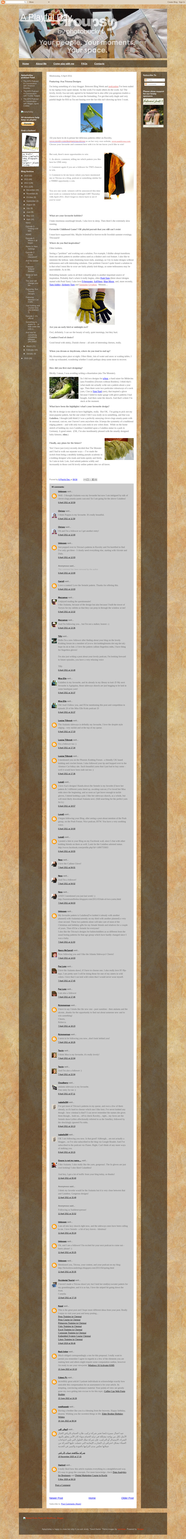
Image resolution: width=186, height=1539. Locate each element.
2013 (26, 179)
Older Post (127, 1498)
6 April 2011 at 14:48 (66, 670)
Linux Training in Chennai (70, 1339)
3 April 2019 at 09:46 (66, 1343)
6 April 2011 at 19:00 (66, 829)
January (30, 354)
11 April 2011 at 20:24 (67, 1233)
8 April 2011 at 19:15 (66, 1152)
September (31, 201)
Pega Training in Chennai (70, 1316)
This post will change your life (32, 283)
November (31, 194)
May (28, 216)
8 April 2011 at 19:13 (66, 1126)
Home (25, 63)
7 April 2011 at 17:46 (66, 997)
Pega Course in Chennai (69, 1319)
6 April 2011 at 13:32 (66, 612)
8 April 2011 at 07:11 (66, 1094)
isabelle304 (63, 1102)
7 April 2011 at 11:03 (66, 942)
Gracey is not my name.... (69, 1160)
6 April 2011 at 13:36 (66, 628)
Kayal (60, 1306)
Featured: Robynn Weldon (30, 269)
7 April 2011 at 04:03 (66, 903)
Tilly (60, 636)
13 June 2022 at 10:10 (67, 1369)
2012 (26, 183)
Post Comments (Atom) (71, 1504)
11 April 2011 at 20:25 (67, 1252)
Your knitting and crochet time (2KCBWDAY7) (33, 309)
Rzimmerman (64, 1005)
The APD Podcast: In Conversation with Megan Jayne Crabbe (31, 102)
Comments (151, 84)
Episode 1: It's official (32, 317)
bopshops (122, 1529)
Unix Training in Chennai (70, 1326)
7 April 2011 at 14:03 (66, 958)
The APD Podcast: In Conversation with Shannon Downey (31, 84)
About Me (41, 63)
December (31, 190)
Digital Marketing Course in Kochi (91, 1475)
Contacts (99, 63)
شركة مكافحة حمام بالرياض (71, 1453)
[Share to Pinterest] (95, 479)
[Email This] (84, 479)
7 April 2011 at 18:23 (66, 1026)
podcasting (113, 86)
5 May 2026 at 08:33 (66, 1479)
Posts (149, 80)
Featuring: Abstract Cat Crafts (32, 299)
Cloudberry (63, 1083)
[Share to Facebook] (93, 479)
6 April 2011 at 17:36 (66, 774)
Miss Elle (62, 678)
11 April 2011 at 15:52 (67, 1214)
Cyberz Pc (62, 1377)
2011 (26, 187)
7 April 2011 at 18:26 (66, 1042)
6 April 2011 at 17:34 (66, 748)
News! (28, 223)
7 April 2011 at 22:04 (66, 1058)
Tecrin (61, 1050)
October (30, 197)
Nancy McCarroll (65, 950)
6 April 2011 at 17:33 (66, 732)
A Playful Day (46, 17)
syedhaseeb (63, 1407)
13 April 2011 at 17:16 (67, 1298)
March (29, 346)
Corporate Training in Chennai (72, 1333)
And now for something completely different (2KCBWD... (32, 337)
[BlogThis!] (87, 479)
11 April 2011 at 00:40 (67, 1178)
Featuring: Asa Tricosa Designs (32, 291)
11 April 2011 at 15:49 (67, 1197)
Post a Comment (62, 1485)
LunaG (61, 782)
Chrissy (61, 511)
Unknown (62, 491)
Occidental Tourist (66, 1280)
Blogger (140, 1529)
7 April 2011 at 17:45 (66, 981)
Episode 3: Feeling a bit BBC (32, 228)
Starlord (61, 1465)
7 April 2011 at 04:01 (66, 867)
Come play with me (63, 63)
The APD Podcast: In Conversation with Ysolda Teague (31, 93)
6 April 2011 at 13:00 (66, 573)
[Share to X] (90, 479)
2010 (26, 358)
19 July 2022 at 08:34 (67, 1421)
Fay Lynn (62, 966)
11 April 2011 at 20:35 (67, 1272)
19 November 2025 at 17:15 (69, 1457)
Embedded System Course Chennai (74, 1336)
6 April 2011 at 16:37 (66, 693)
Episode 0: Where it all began (31, 240)
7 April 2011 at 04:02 (66, 884)
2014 (26, 176)
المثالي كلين (63, 1429)
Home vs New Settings (31, 247)
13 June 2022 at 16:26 (67, 1398)
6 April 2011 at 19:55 (66, 851)
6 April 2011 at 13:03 (66, 589)
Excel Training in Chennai (70, 1329)
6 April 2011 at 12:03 (66, 557)
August (29, 205)
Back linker (63, 1352)
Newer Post (56, 1498)
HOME (28, 234)
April (28, 219)
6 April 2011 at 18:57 (66, 806)
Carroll (61, 581)
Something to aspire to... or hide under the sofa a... (33, 325)
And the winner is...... (32, 262)
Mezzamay (63, 597)
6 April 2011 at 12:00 (66, 535)
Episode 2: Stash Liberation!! (31, 254)
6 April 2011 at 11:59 (66, 519)
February (30, 350)
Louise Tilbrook (65, 720)
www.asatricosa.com (121, 141)
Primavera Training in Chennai (72, 1323)
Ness (60, 860)
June (28, 212)
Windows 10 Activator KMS (101, 1365)
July (28, 208)
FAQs (84, 63)
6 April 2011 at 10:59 (66, 502)
